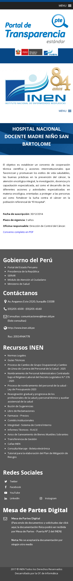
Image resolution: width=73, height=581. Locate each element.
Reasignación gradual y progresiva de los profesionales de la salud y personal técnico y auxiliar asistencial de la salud (38, 397)
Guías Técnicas (16, 360)
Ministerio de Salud (19, 284)
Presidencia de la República (23, 271)
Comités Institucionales (21, 420)
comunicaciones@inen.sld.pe (37, 316)
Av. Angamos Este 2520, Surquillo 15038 (31, 301)
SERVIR (12, 275)
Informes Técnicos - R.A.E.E (23, 429)
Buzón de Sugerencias (20, 406)
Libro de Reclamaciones (21, 411)
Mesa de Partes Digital (35, 510)
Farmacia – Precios (18, 415)
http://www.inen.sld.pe (21, 327)
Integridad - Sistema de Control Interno (29, 425)
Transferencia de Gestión (22, 439)
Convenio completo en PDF (18, 232)
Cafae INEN (14, 443)
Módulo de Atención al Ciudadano (27, 279)
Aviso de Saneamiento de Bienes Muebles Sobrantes (38, 434)
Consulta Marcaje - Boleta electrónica (29, 448)
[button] (62, 5)
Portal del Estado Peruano (22, 267)
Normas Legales (17, 355)
